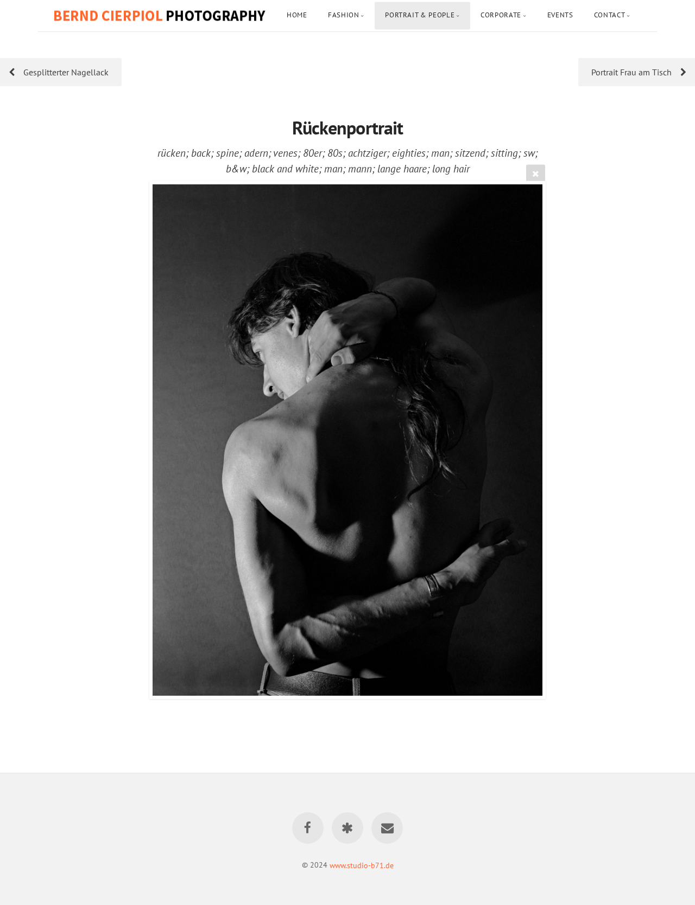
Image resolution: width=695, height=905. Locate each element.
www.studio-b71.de (362, 864)
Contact (609, 15)
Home (297, 15)
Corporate (501, 15)
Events (560, 15)
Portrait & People (419, 15)
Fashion (343, 15)
